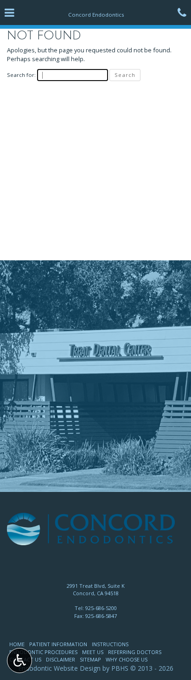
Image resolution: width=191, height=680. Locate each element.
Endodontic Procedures (43, 652)
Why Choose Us (126, 659)
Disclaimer (60, 659)
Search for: (21, 74)
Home (17, 644)
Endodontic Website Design (59, 668)
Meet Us (92, 652)
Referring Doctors (134, 652)
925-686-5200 (101, 607)
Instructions (110, 644)
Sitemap (90, 659)
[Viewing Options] (19, 660)
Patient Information (58, 644)
